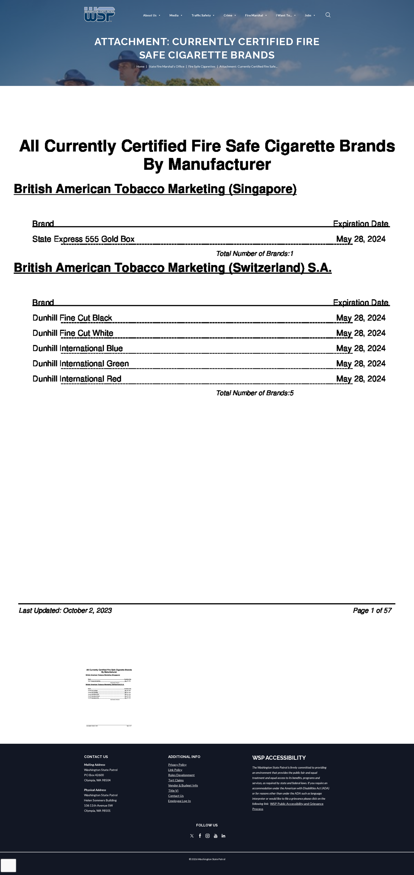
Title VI (173, 790)
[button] (327, 14)
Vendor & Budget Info (183, 785)
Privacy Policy (177, 764)
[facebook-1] (200, 836)
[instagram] (207, 836)
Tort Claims (176, 780)
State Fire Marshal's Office (166, 66)
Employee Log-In (179, 801)
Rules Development (181, 775)
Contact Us (176, 795)
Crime (228, 15)
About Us (150, 15)
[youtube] (216, 836)
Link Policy (175, 770)
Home (140, 66)
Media (174, 15)
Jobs (308, 15)
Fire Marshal (254, 15)
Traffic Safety (201, 15)
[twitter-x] (192, 836)
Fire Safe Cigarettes (201, 66)
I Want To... (284, 15)
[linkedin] (223, 836)
